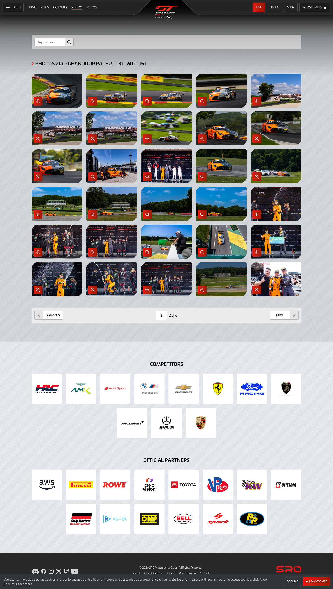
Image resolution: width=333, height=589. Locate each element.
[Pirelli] (81, 485)
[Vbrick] (115, 519)
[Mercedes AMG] (166, 423)
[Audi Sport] (115, 389)
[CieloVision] (149, 485)
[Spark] (218, 519)
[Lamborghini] (286, 389)
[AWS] (47, 485)
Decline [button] (292, 581)
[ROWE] (115, 485)
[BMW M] (149, 389)
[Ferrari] (218, 389)
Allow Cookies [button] (316, 581)
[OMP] (149, 519)
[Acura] (47, 389)
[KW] (252, 485)
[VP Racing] (218, 485)
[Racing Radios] (252, 519)
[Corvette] (183, 389)
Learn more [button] (24, 584)
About (136, 573)
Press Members (153, 573)
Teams (171, 573)
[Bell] (183, 519)
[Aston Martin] (81, 389)
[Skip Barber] (81, 519)
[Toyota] (183, 485)
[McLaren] (132, 423)
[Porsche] (201, 423)
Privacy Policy (187, 573)
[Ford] (252, 389)
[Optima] (286, 485)
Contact (204, 573)
